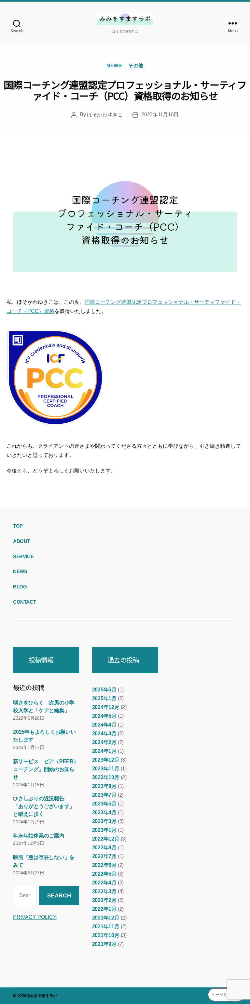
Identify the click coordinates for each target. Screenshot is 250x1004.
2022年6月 (104, 865)
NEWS (114, 65)
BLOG (20, 586)
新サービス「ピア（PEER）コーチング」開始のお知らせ (46, 769)
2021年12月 (105, 917)
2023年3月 (104, 821)
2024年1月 (104, 751)
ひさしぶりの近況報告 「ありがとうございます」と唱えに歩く (44, 806)
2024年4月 (104, 724)
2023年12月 (105, 760)
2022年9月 (104, 847)
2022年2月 (104, 900)
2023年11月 (105, 768)
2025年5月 (104, 689)
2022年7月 (104, 856)
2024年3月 (104, 733)
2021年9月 (104, 944)
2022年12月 (105, 839)
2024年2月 (104, 742)
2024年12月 (105, 707)
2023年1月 (104, 830)
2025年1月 (104, 698)
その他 (136, 65)
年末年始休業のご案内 (38, 835)
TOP (18, 526)
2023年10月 (105, 777)
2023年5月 (104, 803)
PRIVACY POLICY (35, 917)
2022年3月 (104, 891)
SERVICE (23, 556)
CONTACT (24, 602)
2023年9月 (104, 786)
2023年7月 (104, 795)
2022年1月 (104, 909)
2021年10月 (105, 935)
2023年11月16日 (160, 114)
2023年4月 (104, 812)
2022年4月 (104, 882)
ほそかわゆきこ (105, 114)
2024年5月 (104, 716)
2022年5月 (104, 874)
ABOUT (21, 541)
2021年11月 (105, 926)
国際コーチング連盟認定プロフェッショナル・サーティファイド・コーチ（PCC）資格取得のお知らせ (125, 90)
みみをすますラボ (41, 995)
